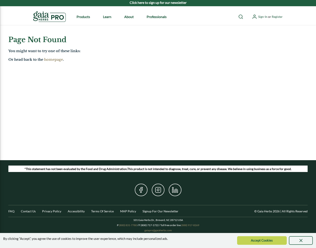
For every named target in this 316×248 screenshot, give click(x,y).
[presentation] (301, 240)
